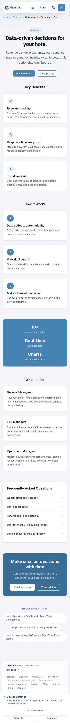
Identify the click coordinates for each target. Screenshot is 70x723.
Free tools (53, 677)
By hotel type (28, 680)
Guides (34, 684)
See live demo (23, 73)
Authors (56, 684)
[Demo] (61, 7)
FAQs (45, 684)
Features (17, 17)
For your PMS (46, 680)
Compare (13, 680)
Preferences (37, 710)
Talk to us (11, 670)
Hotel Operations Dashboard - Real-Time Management (29, 618)
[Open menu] (32, 7)
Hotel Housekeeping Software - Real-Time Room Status (33, 637)
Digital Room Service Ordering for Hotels (35, 627)
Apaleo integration (17, 684)
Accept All (52, 718)
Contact (21, 688)
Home (5, 17)
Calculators (38, 677)
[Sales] (53, 7)
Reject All (18, 718)
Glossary (23, 677)
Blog (10, 688)
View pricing (47, 73)
